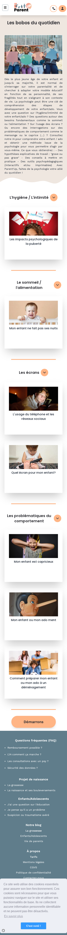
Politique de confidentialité (33, 872)
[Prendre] (53, 8)
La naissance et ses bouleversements (31, 790)
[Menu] (5, 7)
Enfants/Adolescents (33, 835)
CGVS (33, 867)
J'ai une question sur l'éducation (28, 804)
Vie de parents (33, 841)
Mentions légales (33, 862)
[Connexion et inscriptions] (62, 8)
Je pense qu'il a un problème (26, 809)
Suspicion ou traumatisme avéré (28, 814)
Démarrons (34, 722)
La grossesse (15, 785)
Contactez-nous (33, 877)
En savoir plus (13, 916)
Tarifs (33, 856)
